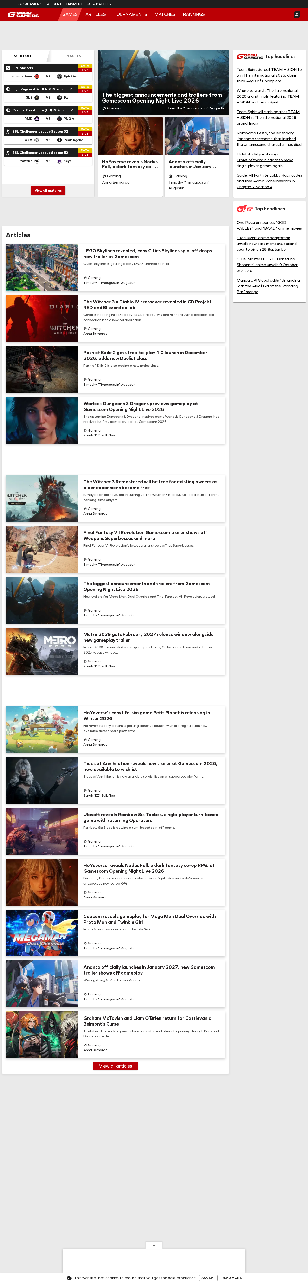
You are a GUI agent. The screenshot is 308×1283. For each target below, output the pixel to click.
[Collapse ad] (154, 1245)
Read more (231, 1278)
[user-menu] (297, 14)
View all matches (48, 190)
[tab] (23, 56)
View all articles (115, 1066)
